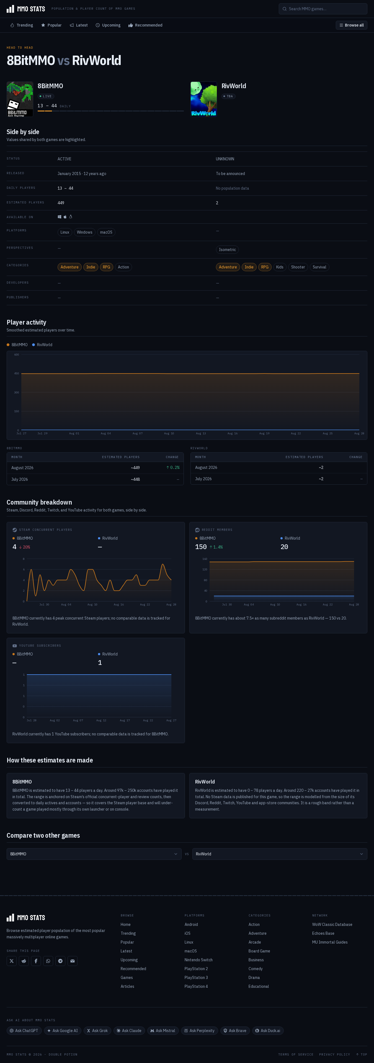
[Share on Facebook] (36, 961)
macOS (106, 232)
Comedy (256, 968)
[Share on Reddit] (24, 961)
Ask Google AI (65, 1030)
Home (126, 924)
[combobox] (94, 854)
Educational (259, 986)
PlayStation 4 (196, 986)
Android (191, 924)
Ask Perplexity (202, 1030)
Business (256, 959)
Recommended (149, 25)
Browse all (354, 25)
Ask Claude (131, 1030)
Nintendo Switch (199, 959)
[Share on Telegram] (60, 961)
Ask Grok (100, 1030)
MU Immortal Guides (330, 942)
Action (123, 267)
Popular (55, 25)
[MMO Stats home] (26, 9)
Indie (90, 267)
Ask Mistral (165, 1030)
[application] (187, 395)
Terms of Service (296, 1054)
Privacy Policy (334, 1054)
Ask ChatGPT (26, 1030)
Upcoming (111, 25)
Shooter (298, 267)
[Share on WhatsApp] (48, 961)
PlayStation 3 (196, 977)
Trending (25, 25)
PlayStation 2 (196, 968)
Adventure (70, 267)
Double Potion (63, 1054)
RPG (106, 267)
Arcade (255, 942)
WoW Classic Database (332, 924)
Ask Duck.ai (270, 1030)
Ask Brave (237, 1030)
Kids (279, 267)
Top (364, 1054)
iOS (187, 933)
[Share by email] (73, 961)
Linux (65, 232)
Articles (127, 986)
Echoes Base (323, 933)
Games (127, 977)
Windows (84, 232)
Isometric (227, 249)
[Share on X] (12, 961)
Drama (254, 977)
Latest (82, 25)
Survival (319, 267)
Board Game (259, 951)
